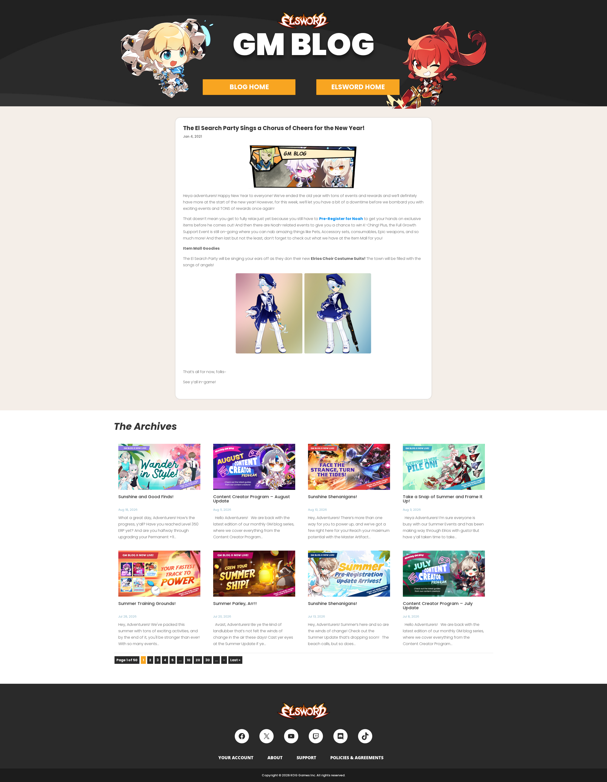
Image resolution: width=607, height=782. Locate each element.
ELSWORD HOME (358, 87)
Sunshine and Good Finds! (146, 497)
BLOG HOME (249, 87)
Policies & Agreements (356, 757)
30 (207, 660)
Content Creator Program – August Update (251, 499)
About (275, 757)
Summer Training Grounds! (147, 603)
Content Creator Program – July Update (438, 605)
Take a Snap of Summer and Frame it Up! (443, 499)
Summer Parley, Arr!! (235, 603)
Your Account (235, 757)
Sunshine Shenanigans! (332, 497)
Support (306, 757)
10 (188, 660)
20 (198, 660)
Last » (235, 660)
